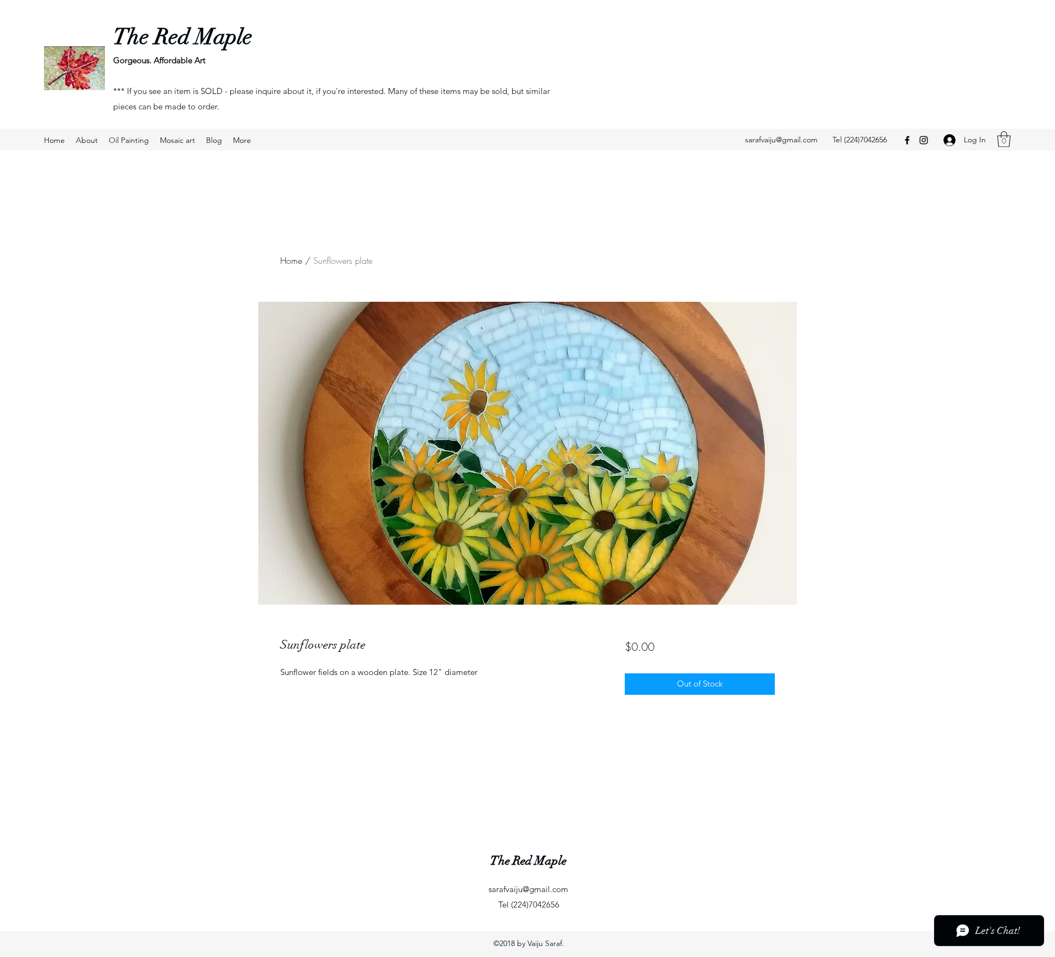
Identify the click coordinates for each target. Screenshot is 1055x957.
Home (291, 261)
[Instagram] (923, 140)
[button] (1003, 139)
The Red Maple (182, 37)
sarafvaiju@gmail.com (781, 140)
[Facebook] (907, 140)
